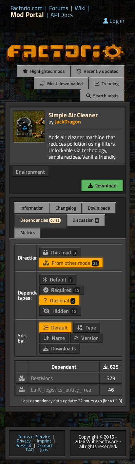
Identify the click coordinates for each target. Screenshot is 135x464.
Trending (110, 83)
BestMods (42, 378)
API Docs (61, 15)
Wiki (80, 8)
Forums (58, 8)
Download (105, 185)
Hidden (63, 311)
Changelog (65, 207)
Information (32, 207)
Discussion (85, 219)
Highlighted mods (47, 71)
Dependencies (39, 219)
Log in (117, 20)
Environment (30, 172)
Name (57, 338)
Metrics (27, 232)
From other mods (74, 263)
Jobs (44, 450)
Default (59, 279)
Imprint (44, 441)
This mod (62, 252)
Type (90, 327)
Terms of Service (34, 437)
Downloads (99, 207)
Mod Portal (27, 14)
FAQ (30, 450)
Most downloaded (64, 83)
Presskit (23, 445)
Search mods (105, 95)
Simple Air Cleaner (73, 115)
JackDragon (68, 121)
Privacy (24, 441)
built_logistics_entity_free (61, 389)
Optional (61, 300)
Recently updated (101, 71)
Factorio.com (26, 8)
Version (89, 338)
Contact (45, 445)
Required (64, 290)
